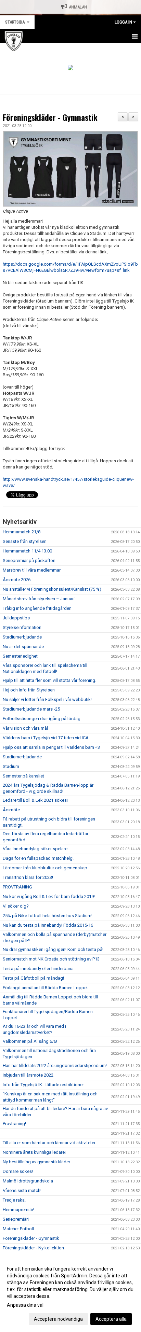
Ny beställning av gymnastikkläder (36, 1161)
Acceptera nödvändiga (58, 1319)
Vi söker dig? (16, 906)
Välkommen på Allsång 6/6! (30, 1041)
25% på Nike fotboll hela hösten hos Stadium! (47, 915)
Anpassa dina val (25, 1305)
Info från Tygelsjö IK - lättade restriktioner (43, 1084)
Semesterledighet (20, 656)
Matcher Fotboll (18, 1228)
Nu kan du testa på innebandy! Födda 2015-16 (48, 925)
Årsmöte (11, 809)
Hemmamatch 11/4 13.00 (27, 550)
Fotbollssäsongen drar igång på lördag (41, 718)
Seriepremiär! (16, 1219)
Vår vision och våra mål (25, 728)
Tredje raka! (14, 1200)
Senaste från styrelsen (25, 541)
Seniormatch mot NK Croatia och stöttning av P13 (51, 959)
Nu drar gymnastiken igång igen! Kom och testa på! (53, 949)
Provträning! (14, 1123)
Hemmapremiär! (18, 1209)
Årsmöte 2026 (16, 579)
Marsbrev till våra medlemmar (32, 570)
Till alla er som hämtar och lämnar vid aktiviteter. (49, 1142)
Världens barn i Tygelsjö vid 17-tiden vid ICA (46, 737)
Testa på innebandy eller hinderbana (38, 968)
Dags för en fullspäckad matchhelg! (38, 858)
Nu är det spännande (23, 646)
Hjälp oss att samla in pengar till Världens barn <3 (51, 747)
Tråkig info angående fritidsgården (37, 608)
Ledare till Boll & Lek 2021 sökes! (35, 800)
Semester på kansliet (23, 776)
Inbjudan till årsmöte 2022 (28, 1075)
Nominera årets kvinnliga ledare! (34, 1152)
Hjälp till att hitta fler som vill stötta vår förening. (49, 680)
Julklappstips (16, 617)
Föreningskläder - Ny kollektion (33, 1247)
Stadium (11, 766)
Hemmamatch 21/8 (21, 531)
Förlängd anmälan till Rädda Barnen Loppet (45, 987)
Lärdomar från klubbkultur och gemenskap (45, 867)
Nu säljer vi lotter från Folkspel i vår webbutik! (47, 699)
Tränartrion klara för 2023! (28, 877)
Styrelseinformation (22, 627)
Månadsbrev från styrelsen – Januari (39, 598)
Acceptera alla (111, 1319)
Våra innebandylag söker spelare (35, 848)
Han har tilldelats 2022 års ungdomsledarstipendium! (55, 1065)
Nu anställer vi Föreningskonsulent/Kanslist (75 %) (52, 589)
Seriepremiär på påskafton (29, 560)
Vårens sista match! (22, 1190)
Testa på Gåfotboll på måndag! (33, 978)
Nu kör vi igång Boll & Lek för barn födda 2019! (49, 896)
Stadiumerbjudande (22, 637)
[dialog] (70, 1293)
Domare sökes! (18, 1171)
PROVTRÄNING (18, 886)
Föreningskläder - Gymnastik (50, 117)
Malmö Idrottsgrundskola (28, 1180)
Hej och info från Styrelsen (29, 689)
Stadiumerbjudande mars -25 (31, 709)
